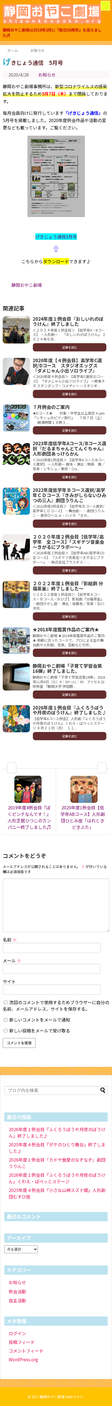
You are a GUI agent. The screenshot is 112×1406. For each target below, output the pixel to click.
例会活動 (17, 1291)
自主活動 (17, 1300)
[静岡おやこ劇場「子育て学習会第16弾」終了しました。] (16, 677)
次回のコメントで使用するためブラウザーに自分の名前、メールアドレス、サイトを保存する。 (56, 1005)
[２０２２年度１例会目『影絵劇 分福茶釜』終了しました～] (16, 594)
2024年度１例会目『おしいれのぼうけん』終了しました (68, 321)
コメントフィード (26, 1350)
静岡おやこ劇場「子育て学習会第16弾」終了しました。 (67, 668)
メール (12, 960)
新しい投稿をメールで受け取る (39, 1030)
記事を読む (69, 347)
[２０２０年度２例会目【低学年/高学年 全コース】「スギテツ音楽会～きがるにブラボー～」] (16, 547)
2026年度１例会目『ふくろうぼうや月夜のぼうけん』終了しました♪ (70, 710)
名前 (10, 939)
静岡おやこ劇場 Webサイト (61, 1396)
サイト (9, 981)
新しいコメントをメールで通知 (39, 1019)
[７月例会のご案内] (16, 418)
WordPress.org (23, 1359)
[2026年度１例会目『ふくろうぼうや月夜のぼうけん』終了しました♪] (16, 718)
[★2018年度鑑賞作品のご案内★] (16, 640)
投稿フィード (22, 1342)
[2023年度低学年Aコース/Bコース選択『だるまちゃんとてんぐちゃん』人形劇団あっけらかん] (16, 454)
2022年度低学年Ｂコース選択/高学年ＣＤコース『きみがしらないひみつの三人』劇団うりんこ (69, 494)
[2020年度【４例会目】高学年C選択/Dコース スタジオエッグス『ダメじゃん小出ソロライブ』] (16, 371)
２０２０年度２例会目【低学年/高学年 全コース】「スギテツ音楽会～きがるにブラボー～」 (68, 541)
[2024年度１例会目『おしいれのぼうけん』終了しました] (16, 329)
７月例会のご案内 (51, 406)
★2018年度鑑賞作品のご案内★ (66, 629)
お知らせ (47, 74)
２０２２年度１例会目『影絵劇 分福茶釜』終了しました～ (68, 586)
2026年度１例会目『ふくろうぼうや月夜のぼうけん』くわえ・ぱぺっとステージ (57, 1178)
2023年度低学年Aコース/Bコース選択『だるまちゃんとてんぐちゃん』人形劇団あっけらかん (69, 448)
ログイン (17, 1333)
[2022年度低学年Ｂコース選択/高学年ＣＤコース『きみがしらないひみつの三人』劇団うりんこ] (16, 501)
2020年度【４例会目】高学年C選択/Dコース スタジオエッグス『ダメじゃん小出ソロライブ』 (67, 365)
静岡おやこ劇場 (26, 285)
